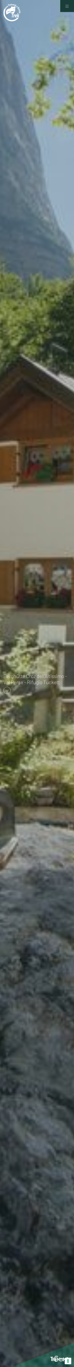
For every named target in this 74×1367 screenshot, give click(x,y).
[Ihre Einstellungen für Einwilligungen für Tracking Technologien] (68, 1361)
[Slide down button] (7, 690)
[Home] (12, 12)
